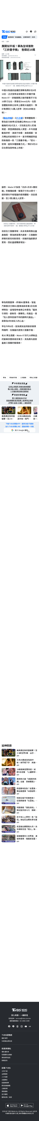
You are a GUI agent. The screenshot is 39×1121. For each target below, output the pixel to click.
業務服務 (4, 1091)
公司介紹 (4, 1071)
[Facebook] (9, 1026)
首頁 (3, 41)
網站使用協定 (6, 1057)
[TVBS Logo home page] (8, 31)
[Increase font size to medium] (27, 31)
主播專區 (4, 1080)
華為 (4, 377)
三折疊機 (23, 377)
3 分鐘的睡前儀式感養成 (19, 391)
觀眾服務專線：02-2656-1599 (19, 1021)
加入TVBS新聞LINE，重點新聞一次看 (19, 426)
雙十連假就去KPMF (19, 398)
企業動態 (4, 1074)
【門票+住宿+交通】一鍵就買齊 (19, 403)
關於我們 (4, 1038)
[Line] (13, 1026)
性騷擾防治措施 (7, 1055)
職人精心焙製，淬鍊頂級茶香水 (19, 389)
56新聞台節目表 (7, 1041)
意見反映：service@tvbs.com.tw (20, 1018)
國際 (7, 41)
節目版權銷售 (6, 1085)
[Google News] (30, 1026)
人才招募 (4, 1077)
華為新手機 (13, 377)
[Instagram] (22, 1026)
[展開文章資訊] (35, 55)
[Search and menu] (35, 31)
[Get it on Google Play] (26, 1105)
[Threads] (17, 1026)
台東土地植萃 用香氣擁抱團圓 (20, 386)
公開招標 (4, 1088)
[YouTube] (26, 1026)
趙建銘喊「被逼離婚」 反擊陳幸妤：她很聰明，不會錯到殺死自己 (22, 37)
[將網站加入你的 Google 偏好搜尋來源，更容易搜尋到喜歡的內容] (19, 430)
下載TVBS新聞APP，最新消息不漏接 (19, 424)
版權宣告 (4, 1060)
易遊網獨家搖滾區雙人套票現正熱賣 (19, 400)
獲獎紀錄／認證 (7, 1097)
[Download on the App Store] (12, 1105)
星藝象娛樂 (5, 1083)
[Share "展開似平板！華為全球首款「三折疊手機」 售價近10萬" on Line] (31, 31)
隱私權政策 (5, 1052)
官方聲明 (4, 1094)
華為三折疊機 (34, 377)
